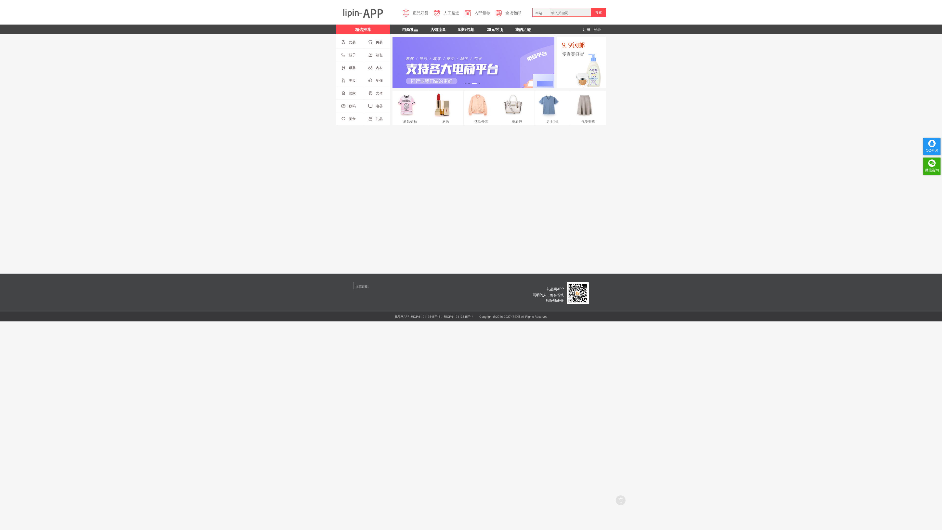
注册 (586, 29)
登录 (597, 29)
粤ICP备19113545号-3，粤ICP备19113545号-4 (441, 316)
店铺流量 (438, 29)
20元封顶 (495, 29)
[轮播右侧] (581, 62)
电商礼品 (410, 29)
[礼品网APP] (578, 292)
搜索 (598, 12)
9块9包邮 (466, 29)
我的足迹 (523, 29)
